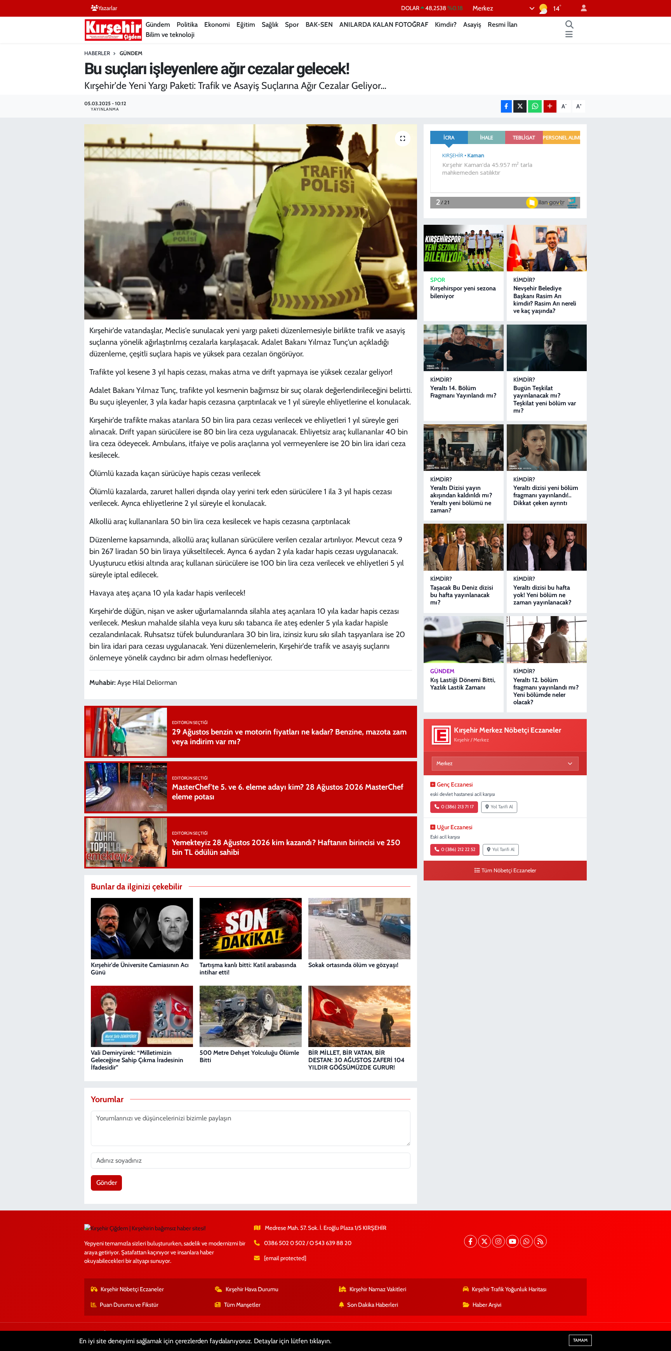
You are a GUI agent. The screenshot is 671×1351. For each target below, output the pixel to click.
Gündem (158, 24)
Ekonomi (217, 24)
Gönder (106, 1182)
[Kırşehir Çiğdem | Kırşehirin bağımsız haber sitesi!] (113, 29)
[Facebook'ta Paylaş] (506, 106)
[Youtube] (512, 1241)
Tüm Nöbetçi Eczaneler (509, 870)
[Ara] (569, 25)
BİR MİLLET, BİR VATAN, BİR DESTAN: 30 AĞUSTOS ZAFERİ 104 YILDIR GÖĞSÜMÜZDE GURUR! (356, 1060)
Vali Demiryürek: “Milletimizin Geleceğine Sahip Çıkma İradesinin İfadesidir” (137, 1060)
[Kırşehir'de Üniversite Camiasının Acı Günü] (142, 928)
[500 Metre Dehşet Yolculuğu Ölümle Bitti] (251, 1016)
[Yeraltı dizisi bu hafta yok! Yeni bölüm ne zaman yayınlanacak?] (547, 547)
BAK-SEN (319, 24)
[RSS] (540, 1241)
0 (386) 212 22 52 (458, 849)
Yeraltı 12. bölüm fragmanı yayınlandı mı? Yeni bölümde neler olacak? (546, 691)
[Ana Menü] (569, 35)
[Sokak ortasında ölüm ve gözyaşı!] (359, 928)
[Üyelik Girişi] (580, 8)
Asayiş (472, 24)
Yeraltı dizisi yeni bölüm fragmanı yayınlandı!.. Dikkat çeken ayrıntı (545, 495)
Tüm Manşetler (242, 1304)
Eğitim (245, 24)
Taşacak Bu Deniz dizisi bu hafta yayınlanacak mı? (461, 595)
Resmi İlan (502, 24)
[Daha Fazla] (550, 106)
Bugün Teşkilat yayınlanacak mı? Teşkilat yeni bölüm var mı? (544, 399)
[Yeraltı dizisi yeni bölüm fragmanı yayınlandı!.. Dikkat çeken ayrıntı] (547, 447)
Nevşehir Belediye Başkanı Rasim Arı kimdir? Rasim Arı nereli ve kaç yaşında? (544, 299)
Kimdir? (446, 24)
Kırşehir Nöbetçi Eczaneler (132, 1289)
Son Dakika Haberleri (372, 1304)
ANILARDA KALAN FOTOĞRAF (383, 24)
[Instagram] (498, 1241)
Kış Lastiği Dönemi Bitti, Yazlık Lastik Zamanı (462, 683)
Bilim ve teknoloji (170, 34)
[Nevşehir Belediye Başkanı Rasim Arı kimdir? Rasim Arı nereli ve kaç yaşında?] (547, 248)
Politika (187, 24)
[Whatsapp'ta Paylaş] (535, 106)
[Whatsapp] (526, 1241)
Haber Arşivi (487, 1304)
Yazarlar (107, 8)
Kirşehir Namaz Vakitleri (377, 1289)
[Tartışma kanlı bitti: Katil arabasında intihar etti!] (251, 928)
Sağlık (270, 24)
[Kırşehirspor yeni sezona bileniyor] (464, 248)
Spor (292, 24)
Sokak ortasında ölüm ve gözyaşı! (353, 965)
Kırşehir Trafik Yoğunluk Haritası (509, 1289)
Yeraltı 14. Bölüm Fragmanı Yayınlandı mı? (463, 391)
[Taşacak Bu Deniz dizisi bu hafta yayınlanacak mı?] (464, 547)
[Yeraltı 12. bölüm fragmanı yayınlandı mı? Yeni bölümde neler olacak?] (547, 639)
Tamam (580, 1340)
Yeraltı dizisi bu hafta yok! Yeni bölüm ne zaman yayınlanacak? (542, 595)
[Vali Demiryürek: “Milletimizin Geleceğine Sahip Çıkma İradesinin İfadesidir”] (142, 1016)
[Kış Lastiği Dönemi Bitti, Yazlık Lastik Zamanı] (464, 639)
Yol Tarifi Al (502, 806)
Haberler (97, 53)
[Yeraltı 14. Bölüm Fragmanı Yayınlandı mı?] (464, 348)
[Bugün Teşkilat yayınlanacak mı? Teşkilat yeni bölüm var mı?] (547, 348)
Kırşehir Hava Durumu (252, 1289)
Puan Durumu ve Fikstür (129, 1304)
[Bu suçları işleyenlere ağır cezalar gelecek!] (250, 221)
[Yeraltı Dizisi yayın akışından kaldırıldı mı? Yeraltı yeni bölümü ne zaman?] (464, 447)
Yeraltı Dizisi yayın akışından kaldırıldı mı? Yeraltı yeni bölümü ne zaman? (461, 499)
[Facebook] (470, 1241)
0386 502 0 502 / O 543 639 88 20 (307, 1243)
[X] (484, 1241)
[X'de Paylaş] (520, 106)
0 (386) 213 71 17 (457, 806)
